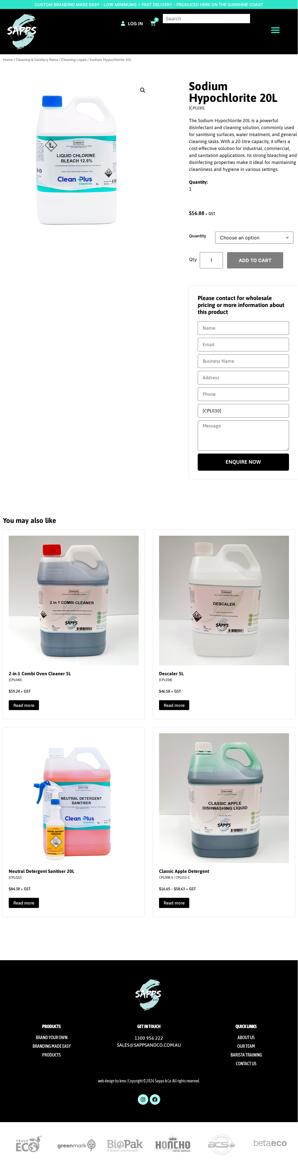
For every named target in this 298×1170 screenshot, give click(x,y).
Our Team (246, 1046)
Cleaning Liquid (74, 59)
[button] (275, 30)
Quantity (197, 236)
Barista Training (246, 1054)
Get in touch (148, 1026)
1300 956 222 (149, 1038)
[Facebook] (155, 1099)
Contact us (246, 1063)
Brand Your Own (51, 1037)
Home (8, 59)
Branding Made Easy (52, 1046)
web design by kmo (112, 1081)
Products (51, 1054)
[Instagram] (143, 1099)
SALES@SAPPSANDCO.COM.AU (149, 1045)
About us (246, 1037)
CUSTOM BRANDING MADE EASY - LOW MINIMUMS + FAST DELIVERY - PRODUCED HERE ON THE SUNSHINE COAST (149, 4)
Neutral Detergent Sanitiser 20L (41, 871)
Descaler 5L (171, 673)
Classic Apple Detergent (184, 871)
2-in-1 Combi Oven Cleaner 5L (40, 673)
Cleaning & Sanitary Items (37, 59)
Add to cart (255, 260)
